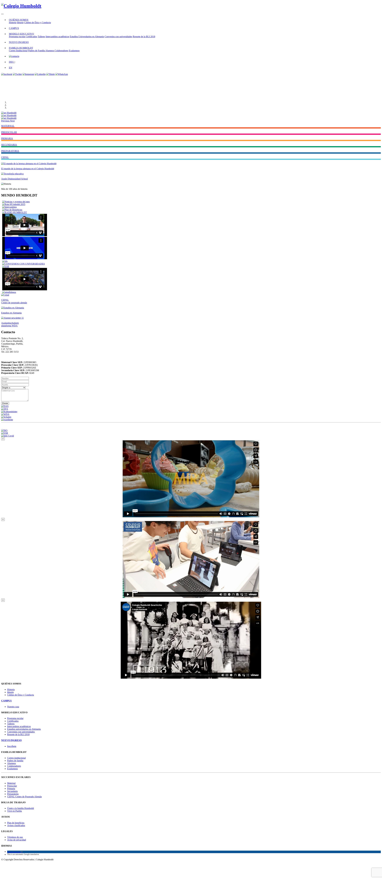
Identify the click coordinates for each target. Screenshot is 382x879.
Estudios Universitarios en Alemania (87, 36)
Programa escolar (17, 36)
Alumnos (50, 50)
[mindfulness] (9, 292)
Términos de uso (15, 837)
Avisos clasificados (16, 825)
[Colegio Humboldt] (21, 6)
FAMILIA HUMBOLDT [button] (21, 48)
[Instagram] (28, 74)
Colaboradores (61, 50)
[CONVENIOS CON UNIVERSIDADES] (23, 264)
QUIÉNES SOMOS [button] (18, 20)
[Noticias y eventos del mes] (16, 201)
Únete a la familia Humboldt (20, 808)
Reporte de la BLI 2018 (144, 36)
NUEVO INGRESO (19, 42)
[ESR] (5, 266)
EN (10, 67)
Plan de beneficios (15, 822)
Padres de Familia (36, 50)
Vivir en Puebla (14, 811)
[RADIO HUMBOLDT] (14, 212)
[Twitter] (17, 74)
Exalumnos (74, 50)
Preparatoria (13, 794)
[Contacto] (14, 56)
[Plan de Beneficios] (12, 209)
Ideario (20, 22)
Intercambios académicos (57, 36)
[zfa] (4, 261)
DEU (12, 62)
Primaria (11, 788)
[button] (5, 121)
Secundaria (12, 791)
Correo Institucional (18, 50)
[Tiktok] (50, 74)
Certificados (31, 36)
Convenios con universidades (118, 36)
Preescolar (12, 786)
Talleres (41, 36)
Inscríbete (11, 746)
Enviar (5, 403)
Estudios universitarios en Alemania (24, 729)
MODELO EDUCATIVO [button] (21, 34)
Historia (12, 22)
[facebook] (6, 74)
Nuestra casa (13, 706)
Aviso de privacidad (16, 840)
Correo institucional (16, 758)
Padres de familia (15, 760)
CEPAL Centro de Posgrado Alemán (24, 796)
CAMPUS (14, 28)
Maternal (11, 783)
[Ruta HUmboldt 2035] (13, 204)
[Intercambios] (9, 207)
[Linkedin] (40, 74)
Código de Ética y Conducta (37, 22)
